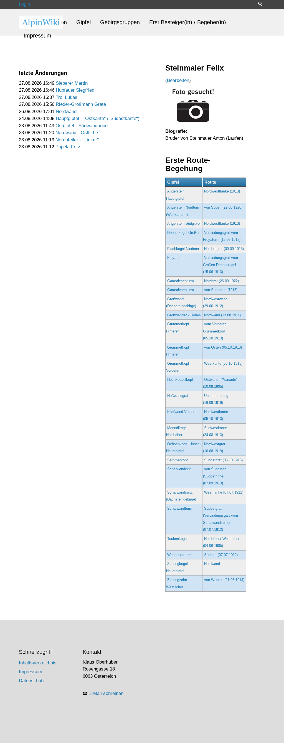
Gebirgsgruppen (120, 22)
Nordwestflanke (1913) (222, 191)
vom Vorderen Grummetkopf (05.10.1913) (214, 331)
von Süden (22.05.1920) (223, 207)
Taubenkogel (177, 539)
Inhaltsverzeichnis (38, 663)
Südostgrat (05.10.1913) (223, 460)
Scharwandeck (179, 469)
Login (24, 4)
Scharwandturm (179, 508)
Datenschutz (32, 680)
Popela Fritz (67, 146)
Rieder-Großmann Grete (81, 104)
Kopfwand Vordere (181, 412)
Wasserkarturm (179, 555)
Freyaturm (175, 258)
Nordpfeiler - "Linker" (77, 139)
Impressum (37, 35)
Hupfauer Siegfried (75, 90)
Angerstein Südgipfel (184, 223)
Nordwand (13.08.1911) (222, 315)
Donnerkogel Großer (183, 233)
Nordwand (66, 111)
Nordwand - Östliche (76, 132)
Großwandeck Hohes (184, 315)
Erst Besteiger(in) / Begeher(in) (187, 22)
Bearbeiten (178, 80)
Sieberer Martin (72, 83)
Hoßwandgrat (177, 396)
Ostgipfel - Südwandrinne (81, 125)
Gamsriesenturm (180, 281)
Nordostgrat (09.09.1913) (224, 249)
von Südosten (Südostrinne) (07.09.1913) (214, 476)
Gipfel (83, 22)
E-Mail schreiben (105, 693)
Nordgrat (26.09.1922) (221, 281)
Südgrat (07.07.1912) (221, 555)
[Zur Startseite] (41, 22)
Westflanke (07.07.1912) (223, 492)
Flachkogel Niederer (183, 249)
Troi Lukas (66, 97)
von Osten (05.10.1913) (223, 347)
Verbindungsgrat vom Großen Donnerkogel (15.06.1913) (220, 265)
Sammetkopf (177, 460)
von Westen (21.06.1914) (224, 580)
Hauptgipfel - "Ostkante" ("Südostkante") (98, 118)
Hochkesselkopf (180, 379)
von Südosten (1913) (220, 290)
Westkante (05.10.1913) (223, 363)
